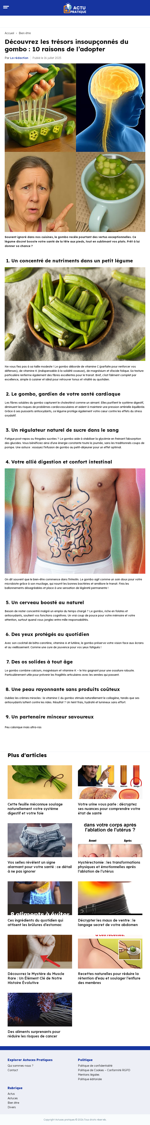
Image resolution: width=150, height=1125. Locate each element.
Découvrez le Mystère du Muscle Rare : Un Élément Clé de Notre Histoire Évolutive (36, 978)
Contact (13, 1070)
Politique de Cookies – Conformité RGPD (104, 1070)
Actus (11, 1094)
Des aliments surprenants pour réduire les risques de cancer (34, 1033)
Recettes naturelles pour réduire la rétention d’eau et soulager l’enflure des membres (109, 978)
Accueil (9, 33)
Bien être (25, 33)
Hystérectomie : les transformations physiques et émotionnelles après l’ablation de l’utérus (109, 867)
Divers (12, 1107)
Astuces (13, 1098)
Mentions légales (88, 1074)
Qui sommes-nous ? (20, 1065)
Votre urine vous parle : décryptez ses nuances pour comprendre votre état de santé (109, 808)
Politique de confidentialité (95, 1065)
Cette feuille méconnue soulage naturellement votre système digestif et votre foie (35, 808)
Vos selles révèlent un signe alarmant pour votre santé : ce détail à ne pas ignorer (40, 867)
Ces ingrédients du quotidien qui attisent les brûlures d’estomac (35, 922)
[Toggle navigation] (6, 8)
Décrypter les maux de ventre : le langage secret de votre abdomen (108, 922)
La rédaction (19, 58)
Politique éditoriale (90, 1079)
